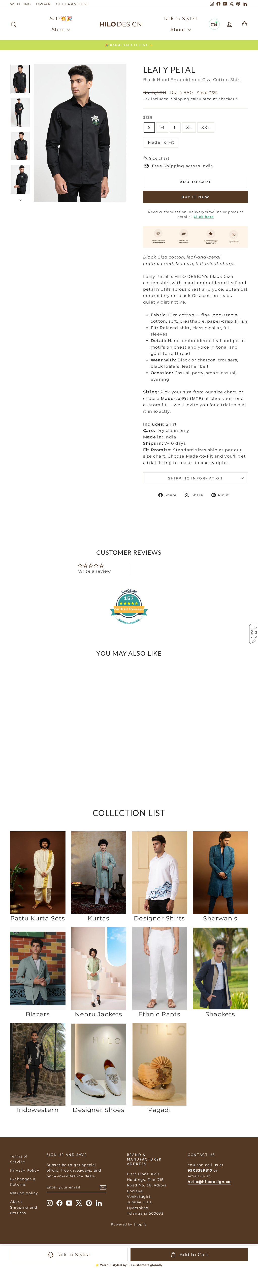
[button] (156, 158)
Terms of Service (19, 1159)
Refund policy (24, 1193)
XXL (205, 127)
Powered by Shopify (129, 1224)
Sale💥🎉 (61, 18)
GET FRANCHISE (72, 4)
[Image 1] (31, 750)
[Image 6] (44, 750)
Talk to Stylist (181, 18)
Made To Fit (161, 142)
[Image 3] (36, 750)
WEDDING (20, 4)
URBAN (43, 4)
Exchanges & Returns (23, 1182)
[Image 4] (39, 750)
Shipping (180, 99)
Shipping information (195, 478)
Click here (204, 217)
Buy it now (195, 197)
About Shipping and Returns (23, 1207)
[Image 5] (42, 750)
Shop (59, 29)
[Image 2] (33, 750)
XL (189, 127)
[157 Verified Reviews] (129, 626)
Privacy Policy (24, 1170)
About (178, 29)
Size (148, 117)
